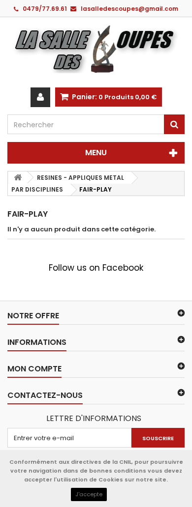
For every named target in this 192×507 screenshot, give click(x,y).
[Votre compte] (40, 97)
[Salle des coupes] (96, 48)
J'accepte (88, 494)
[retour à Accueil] (17, 177)
